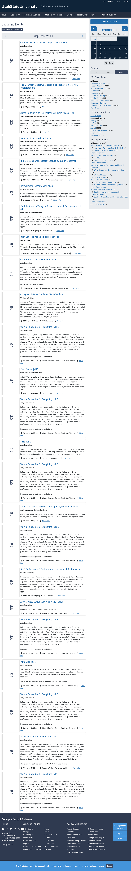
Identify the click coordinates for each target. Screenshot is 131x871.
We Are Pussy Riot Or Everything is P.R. (39, 327)
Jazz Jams (25, 441)
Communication (29, 841)
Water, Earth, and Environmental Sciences (110, 170)
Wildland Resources (101, 175)
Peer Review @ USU (29, 369)
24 (95, 58)
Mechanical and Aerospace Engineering (109, 185)
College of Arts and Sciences (101, 155)
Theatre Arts (49, 844)
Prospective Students (98, 130)
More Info (76, 79)
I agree (109, 866)
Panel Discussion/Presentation (102, 105)
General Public (96, 125)
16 (126, 49)
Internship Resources (75, 852)
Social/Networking (97, 96)
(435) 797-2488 (8, 840)
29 (105, 40)
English (26, 844)
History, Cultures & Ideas (32, 846)
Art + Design (28, 829)
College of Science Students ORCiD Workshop (42, 294)
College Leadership (95, 829)
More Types (95, 108)
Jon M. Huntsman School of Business (104, 145)
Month (121, 72)
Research (60, 15)
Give (120, 838)
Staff (92, 123)
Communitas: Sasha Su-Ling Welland (38, 259)
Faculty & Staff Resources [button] (87, 15)
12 (105, 49)
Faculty (93, 121)
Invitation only (95, 135)
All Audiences (95, 116)
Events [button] (69, 15)
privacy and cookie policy (93, 866)
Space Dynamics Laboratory (105, 182)
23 (126, 54)
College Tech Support (96, 846)
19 (105, 54)
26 (105, 58)
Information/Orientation (99, 101)
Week (108, 72)
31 (115, 40)
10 (95, 49)
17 (95, 54)
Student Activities (97, 86)
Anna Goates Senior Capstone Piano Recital (42, 601)
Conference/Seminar (98, 103)
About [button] (3, 15)
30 (110, 40)
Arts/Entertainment (97, 83)
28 (100, 40)
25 (100, 58)
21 (115, 54)
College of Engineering (99, 180)
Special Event (95, 98)
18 (100, 54)
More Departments (98, 153)
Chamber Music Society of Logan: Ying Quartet (43, 42)
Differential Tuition (74, 844)
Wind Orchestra (28, 661)
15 (120, 49)
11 (100, 49)
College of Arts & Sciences (54, 6)
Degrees (120, 833)
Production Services (96, 844)
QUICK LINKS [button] (109, 2)
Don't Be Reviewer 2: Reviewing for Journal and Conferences (50, 569)
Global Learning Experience (104, 150)
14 (115, 49)
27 (95, 40)
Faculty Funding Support (76, 841)
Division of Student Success (101, 190)
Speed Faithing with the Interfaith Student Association (47, 113)
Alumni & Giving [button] (107, 15)
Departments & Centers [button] (31, 15)
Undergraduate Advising (120, 827)
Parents (93, 133)
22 (120, 54)
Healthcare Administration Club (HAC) (109, 148)
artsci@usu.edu (7, 845)
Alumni (93, 128)
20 (110, 54)
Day (96, 72)
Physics (47, 832)
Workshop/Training (97, 88)
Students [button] (48, 15)
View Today (109, 63)
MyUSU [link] (118, 2)
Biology (97, 158)
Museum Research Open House (35, 138)
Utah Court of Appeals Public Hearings (39, 236)
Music (47, 829)
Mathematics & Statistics (32, 849)
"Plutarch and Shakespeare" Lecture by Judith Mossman (48, 160)
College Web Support (96, 849)
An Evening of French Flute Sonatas (38, 736)
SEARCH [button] (126, 2)
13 (110, 49)
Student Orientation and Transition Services (111, 197)
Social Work (49, 841)
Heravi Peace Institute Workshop (36, 186)
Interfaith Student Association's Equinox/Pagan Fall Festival (50, 506)
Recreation (94, 91)
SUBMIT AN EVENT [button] (109, 21)
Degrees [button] (14, 15)
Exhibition (94, 93)
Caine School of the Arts (103, 160)
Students (18, 29)
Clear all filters (6, 29)
